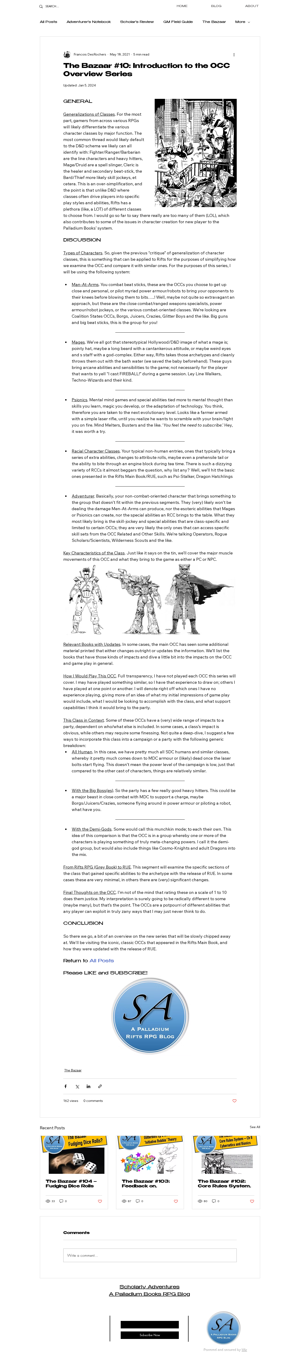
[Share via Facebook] (65, 1086)
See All (255, 1127)
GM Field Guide (178, 22)
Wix (244, 1350)
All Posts (48, 22)
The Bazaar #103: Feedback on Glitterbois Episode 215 (147, 1184)
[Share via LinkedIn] (88, 1086)
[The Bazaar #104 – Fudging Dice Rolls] (74, 1155)
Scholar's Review (137, 22)
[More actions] (234, 54)
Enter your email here (134, 1317)
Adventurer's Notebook (89, 22)
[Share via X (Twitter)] (77, 1086)
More (240, 22)
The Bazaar (214, 22)
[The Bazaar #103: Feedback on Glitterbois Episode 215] (150, 1155)
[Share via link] (100, 1086)
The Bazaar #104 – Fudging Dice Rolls (71, 1184)
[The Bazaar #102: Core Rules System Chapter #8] (226, 1155)
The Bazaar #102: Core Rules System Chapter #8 (224, 1184)
